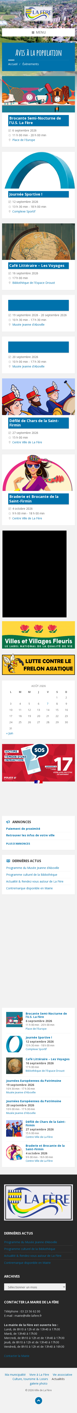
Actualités (58, 1379)
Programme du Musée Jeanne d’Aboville (32, 868)
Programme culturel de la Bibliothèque (31, 875)
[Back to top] (38, 1400)
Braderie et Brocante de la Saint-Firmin (34, 498)
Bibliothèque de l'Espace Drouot (33, 283)
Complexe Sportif (23, 211)
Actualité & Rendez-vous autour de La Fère (34, 881)
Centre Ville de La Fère (27, 442)
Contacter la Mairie (16, 1356)
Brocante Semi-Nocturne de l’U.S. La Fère (35, 120)
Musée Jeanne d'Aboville (28, 324)
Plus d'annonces (18, 843)
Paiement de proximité (23, 829)
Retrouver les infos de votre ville (30, 835)
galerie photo (38, 1383)
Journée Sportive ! (25, 194)
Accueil (12, 64)
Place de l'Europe (23, 140)
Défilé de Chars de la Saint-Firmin (34, 423)
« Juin (9, 733)
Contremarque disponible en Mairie (29, 888)
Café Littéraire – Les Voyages (36, 265)
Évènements (30, 64)
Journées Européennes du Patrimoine (32, 305)
